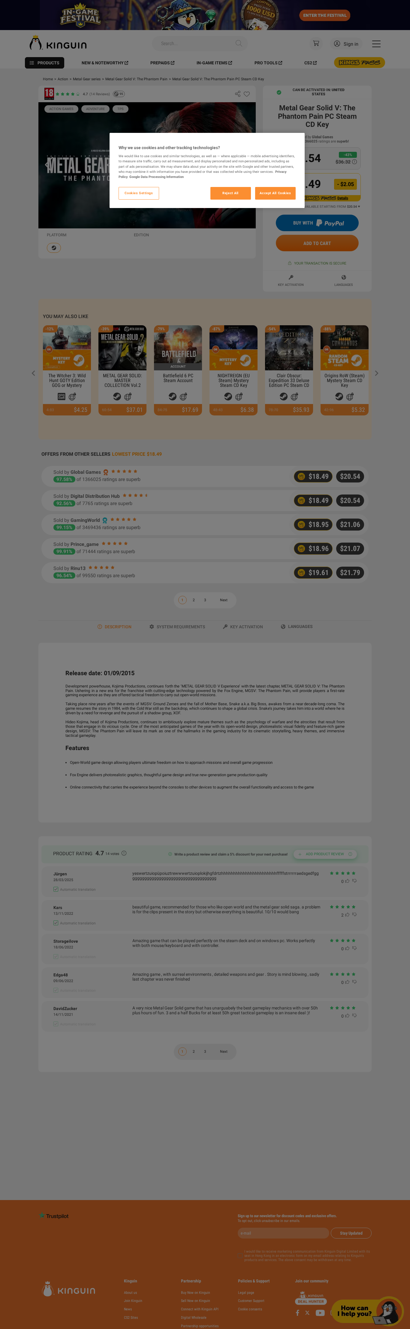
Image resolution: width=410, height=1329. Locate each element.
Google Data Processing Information (156, 177)
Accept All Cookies (275, 193)
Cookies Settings (139, 193)
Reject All (230, 193)
